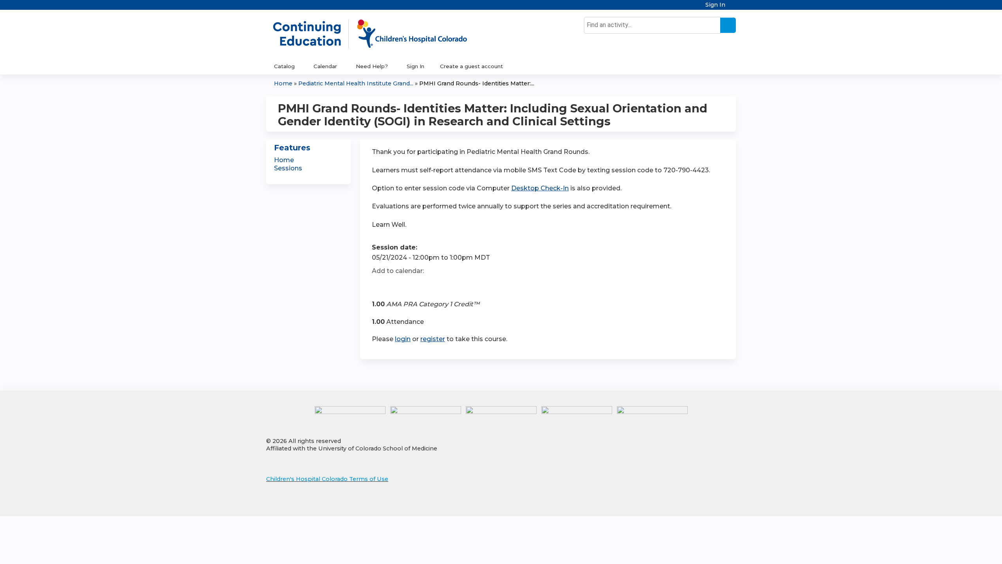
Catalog (284, 66)
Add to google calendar (380, 285)
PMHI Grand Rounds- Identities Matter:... (476, 83)
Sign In (715, 5)
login (403, 339)
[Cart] (733, 7)
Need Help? (372, 66)
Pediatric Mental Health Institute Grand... (355, 83)
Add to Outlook (434, 285)
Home (283, 83)
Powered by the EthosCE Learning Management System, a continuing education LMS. (708, 503)
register (432, 339)
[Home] (378, 34)
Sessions (288, 168)
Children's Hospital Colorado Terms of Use (327, 479)
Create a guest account (471, 66)
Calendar (325, 66)
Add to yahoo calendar (397, 285)
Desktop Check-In (540, 188)
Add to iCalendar (415, 285)
